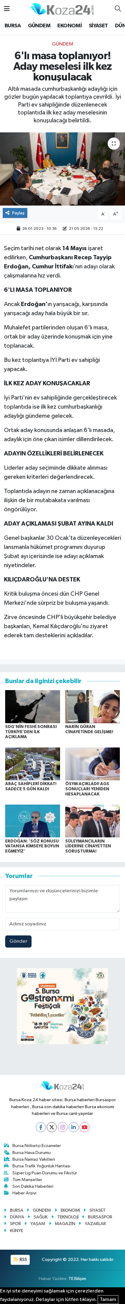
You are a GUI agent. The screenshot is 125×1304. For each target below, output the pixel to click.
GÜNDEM (39, 26)
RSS (23, 1259)
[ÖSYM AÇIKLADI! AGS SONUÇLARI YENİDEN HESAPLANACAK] (92, 763)
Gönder (18, 941)
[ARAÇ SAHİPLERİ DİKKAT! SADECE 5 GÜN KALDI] (32, 763)
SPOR (15, 1223)
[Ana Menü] (7, 9)
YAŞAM (37, 1223)
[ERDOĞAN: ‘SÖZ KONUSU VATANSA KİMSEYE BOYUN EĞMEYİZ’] (32, 820)
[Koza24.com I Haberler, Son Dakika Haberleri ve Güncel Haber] (62, 9)
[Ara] (118, 9)
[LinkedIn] (74, 1127)
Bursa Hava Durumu (31, 1152)
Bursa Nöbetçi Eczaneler (36, 1145)
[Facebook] (41, 1127)
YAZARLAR (95, 1223)
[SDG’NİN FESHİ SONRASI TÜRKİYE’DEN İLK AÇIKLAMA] (32, 706)
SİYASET (98, 26)
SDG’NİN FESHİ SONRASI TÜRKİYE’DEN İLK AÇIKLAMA (31, 732)
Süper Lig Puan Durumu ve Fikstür (44, 1173)
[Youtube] (84, 1127)
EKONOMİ (69, 26)
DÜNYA (17, 1217)
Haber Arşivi (24, 1193)
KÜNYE (16, 1230)
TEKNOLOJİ (68, 1217)
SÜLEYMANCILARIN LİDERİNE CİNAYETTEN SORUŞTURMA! (88, 846)
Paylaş (18, 213)
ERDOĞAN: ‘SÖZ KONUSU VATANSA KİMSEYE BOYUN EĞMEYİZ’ (32, 846)
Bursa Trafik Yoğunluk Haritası (41, 1166)
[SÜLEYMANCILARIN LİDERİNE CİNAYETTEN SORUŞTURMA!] (92, 820)
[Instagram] (63, 1127)
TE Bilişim (77, 1278)
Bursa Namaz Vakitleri (33, 1159)
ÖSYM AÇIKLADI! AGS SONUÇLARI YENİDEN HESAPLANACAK (87, 789)
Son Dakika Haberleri (32, 1186)
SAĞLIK (41, 1217)
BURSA (13, 26)
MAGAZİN (65, 1223)
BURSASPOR (100, 1217)
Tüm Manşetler (27, 1179)
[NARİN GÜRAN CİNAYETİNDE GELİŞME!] (92, 706)
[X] (52, 1127)
